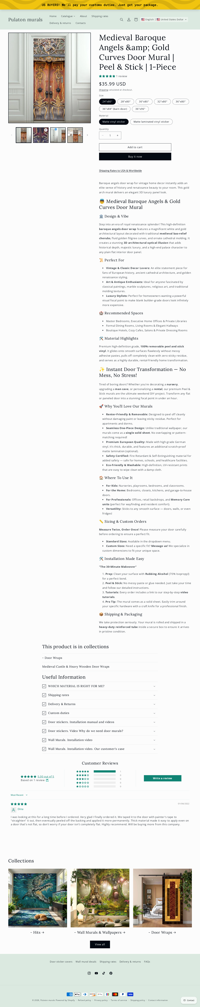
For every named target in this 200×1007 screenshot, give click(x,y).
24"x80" (107, 101)
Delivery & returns (130, 961)
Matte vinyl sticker (113, 121)
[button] (121, 19)
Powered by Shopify (65, 1000)
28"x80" (126, 101)
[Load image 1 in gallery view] (23, 135)
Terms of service (119, 1000)
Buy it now (135, 156)
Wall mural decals (86, 961)
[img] (19, 804)
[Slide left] (11, 135)
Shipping (103, 89)
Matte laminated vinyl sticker (151, 121)
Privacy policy (101, 1000)
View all (100, 944)
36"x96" (140, 108)
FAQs (147, 961)
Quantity (104, 128)
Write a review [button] (162, 778)
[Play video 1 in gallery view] (40, 135)
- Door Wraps (52, 658)
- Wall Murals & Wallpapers (98, 932)
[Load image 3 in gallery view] (75, 135)
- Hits (35, 932)
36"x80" (181, 101)
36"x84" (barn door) (114, 108)
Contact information (158, 1000)
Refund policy (84, 1000)
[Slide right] (87, 135)
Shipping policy (137, 1000)
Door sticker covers (61, 961)
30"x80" (144, 101)
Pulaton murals (47, 1000)
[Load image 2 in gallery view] (58, 135)
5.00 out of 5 (46, 776)
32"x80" (162, 101)
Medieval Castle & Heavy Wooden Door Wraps (76, 666)
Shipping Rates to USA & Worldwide (120, 170)
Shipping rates (108, 961)
